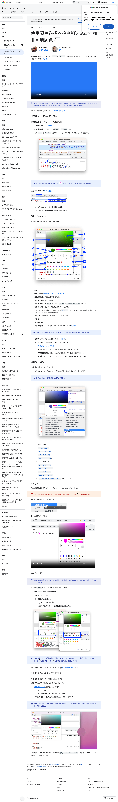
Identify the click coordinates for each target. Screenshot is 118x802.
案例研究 (39, 2)
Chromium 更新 (61, 781)
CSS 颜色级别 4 (92, 103)
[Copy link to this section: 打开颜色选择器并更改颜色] (59, 116)
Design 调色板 (46, 346)
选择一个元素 (47, 126)
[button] (12, 33)
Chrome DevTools (17, 8)
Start (109, 27)
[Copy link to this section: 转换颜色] (40, 484)
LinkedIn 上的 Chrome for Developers (98, 787)
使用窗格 (48, 191)
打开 (39, 687)
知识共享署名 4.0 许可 (56, 764)
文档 (29, 2)
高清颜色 (44, 59)
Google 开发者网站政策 (39, 766)
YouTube (90, 784)
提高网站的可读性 (68, 668)
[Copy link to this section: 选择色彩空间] (46, 362)
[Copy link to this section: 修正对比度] (44, 573)
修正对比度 (61, 339)
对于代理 (54, 12)
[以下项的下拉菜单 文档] (33, 2)
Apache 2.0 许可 (84, 764)
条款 (28, 798)
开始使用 (14, 12)
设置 (40, 12)
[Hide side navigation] (22, 799)
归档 (58, 787)
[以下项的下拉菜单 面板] (35, 12)
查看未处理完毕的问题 (33, 784)
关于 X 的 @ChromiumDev (95, 781)
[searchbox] (12, 17)
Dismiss (94, 27)
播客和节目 (60, 790)
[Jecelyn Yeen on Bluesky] (45, 50)
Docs (4, 8)
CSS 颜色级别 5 (65, 105)
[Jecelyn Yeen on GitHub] (42, 50)
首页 (32, 28)
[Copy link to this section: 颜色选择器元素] (48, 216)
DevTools (5, 12)
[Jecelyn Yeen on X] (40, 50)
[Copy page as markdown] (56, 39)
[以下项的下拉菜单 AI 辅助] (26, 12)
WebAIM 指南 (64, 658)
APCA (92, 658)
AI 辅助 (22, 12)
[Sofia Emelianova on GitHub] (60, 50)
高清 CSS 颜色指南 (59, 111)
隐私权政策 (34, 798)
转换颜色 (74, 326)
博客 (47, 2)
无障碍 (46, 12)
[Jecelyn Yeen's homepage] (47, 50)
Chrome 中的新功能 (57, 2)
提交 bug (29, 781)
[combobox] (81, 2)
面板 (31, 12)
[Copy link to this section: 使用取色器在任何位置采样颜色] (63, 673)
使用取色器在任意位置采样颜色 (53, 294)
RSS (89, 790)
